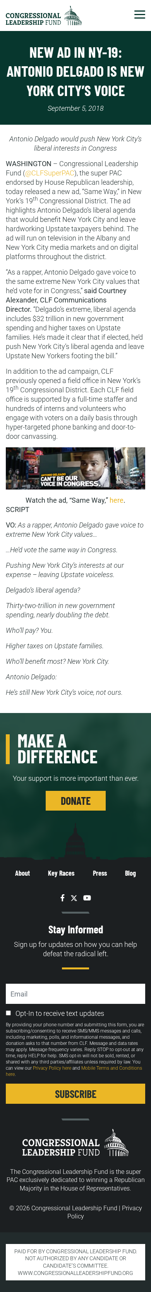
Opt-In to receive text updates (59, 1013)
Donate (76, 800)
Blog (130, 873)
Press (100, 873)
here (117, 500)
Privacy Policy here (52, 1068)
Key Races (61, 873)
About (22, 873)
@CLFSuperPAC (49, 173)
